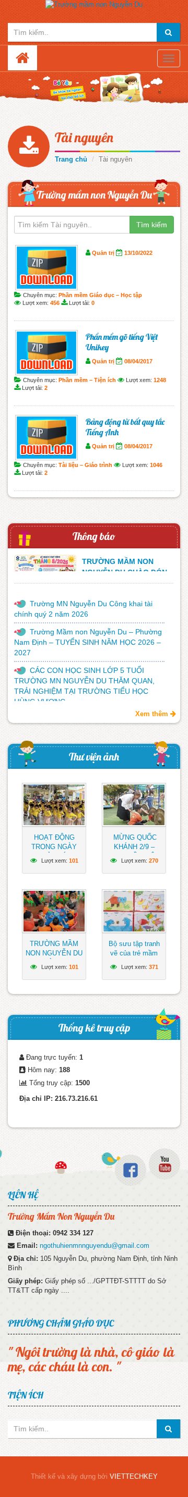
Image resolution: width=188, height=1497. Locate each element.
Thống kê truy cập (94, 1027)
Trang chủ (71, 159)
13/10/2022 (138, 253)
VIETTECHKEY (134, 1476)
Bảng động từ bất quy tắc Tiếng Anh (125, 426)
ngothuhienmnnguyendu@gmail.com (94, 1245)
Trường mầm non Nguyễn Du (94, 194)
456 (55, 303)
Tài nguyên (84, 137)
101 (73, 860)
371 (153, 967)
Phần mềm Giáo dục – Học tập (100, 295)
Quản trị (103, 253)
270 (153, 860)
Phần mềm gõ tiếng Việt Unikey (122, 342)
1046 (156, 465)
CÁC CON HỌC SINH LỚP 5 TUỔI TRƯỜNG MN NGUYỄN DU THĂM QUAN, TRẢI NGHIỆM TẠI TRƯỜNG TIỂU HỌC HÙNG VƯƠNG (84, 686)
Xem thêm (152, 714)
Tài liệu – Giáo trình (85, 465)
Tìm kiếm (151, 224)
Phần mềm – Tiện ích (87, 380)
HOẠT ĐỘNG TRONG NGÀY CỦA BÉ (54, 846)
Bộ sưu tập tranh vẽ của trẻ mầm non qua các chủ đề (134, 958)
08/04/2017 (138, 361)
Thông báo (94, 536)
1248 (160, 380)
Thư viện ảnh (94, 756)
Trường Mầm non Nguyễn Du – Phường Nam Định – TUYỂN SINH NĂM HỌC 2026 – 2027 (88, 642)
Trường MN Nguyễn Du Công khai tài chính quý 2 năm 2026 (83, 608)
